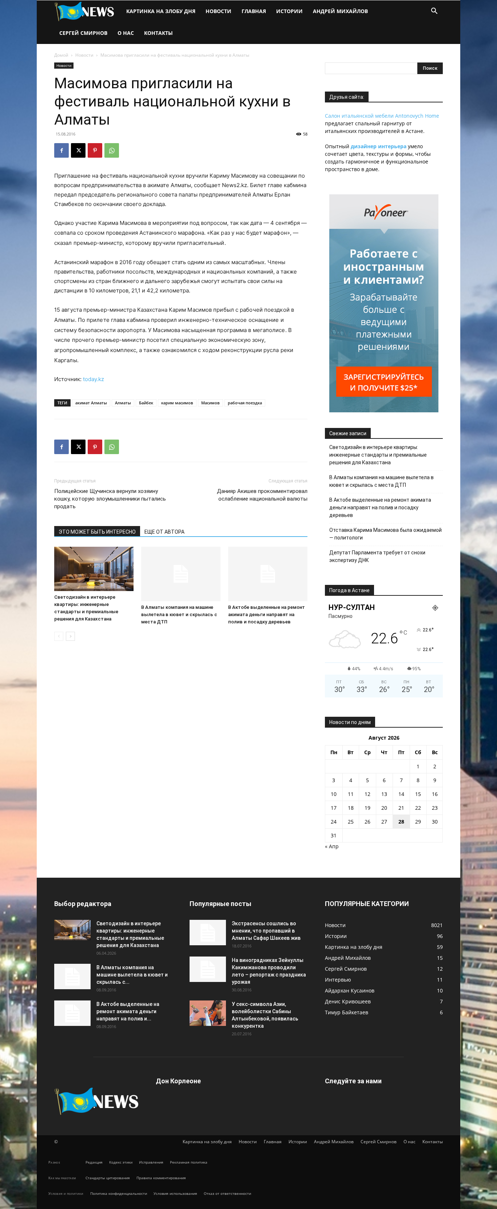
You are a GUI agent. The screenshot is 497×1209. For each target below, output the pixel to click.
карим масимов (177, 402)
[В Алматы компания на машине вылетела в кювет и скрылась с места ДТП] (180, 574)
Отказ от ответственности (227, 1193)
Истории (289, 11)
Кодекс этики (120, 1162)
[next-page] (70, 636)
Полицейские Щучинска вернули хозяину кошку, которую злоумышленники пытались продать (110, 499)
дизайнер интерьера (378, 146)
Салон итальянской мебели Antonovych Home (382, 115)
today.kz (93, 379)
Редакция (94, 1162)
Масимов (210, 402)
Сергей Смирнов (83, 32)
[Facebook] (61, 150)
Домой (61, 55)
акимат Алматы (91, 402)
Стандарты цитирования (108, 1177)
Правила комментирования (161, 1177)
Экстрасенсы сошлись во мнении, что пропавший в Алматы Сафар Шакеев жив (266, 931)
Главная (254, 11)
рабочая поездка (245, 402)
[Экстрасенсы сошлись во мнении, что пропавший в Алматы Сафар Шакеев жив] (208, 932)
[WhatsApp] (111, 150)
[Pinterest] (95, 150)
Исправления (151, 1162)
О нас (126, 32)
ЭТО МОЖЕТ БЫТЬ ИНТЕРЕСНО (97, 532)
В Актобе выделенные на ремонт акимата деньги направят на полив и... (127, 1011)
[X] (78, 150)
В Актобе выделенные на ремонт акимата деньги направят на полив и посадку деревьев (266, 614)
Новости (218, 11)
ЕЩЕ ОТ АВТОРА (164, 532)
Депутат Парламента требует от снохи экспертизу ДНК (377, 556)
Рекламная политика (188, 1162)
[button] (434, 11)
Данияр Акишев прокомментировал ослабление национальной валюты (262, 495)
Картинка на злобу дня (160, 11)
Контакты (158, 32)
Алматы (123, 402)
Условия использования (175, 1193)
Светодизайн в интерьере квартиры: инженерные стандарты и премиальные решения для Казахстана (378, 454)
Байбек (146, 402)
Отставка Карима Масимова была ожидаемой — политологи (385, 534)
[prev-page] (58, 636)
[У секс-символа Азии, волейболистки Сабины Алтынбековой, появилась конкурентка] (208, 1013)
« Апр (332, 846)
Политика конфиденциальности (118, 1193)
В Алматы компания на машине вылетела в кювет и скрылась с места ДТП (179, 614)
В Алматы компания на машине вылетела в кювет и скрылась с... (132, 975)
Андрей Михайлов (340, 11)
